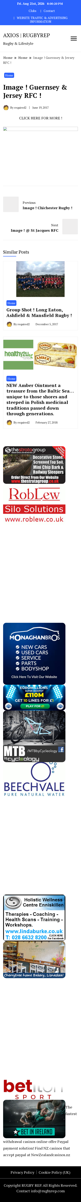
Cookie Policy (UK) (54, 1172)
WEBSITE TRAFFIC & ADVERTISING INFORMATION (42, 20)
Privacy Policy (22, 1172)
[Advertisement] (40, 565)
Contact (49, 11)
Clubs (32, 11)
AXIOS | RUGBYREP (26, 35)
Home (9, 75)
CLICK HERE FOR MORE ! (40, 117)
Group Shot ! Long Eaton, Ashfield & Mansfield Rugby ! (39, 312)
